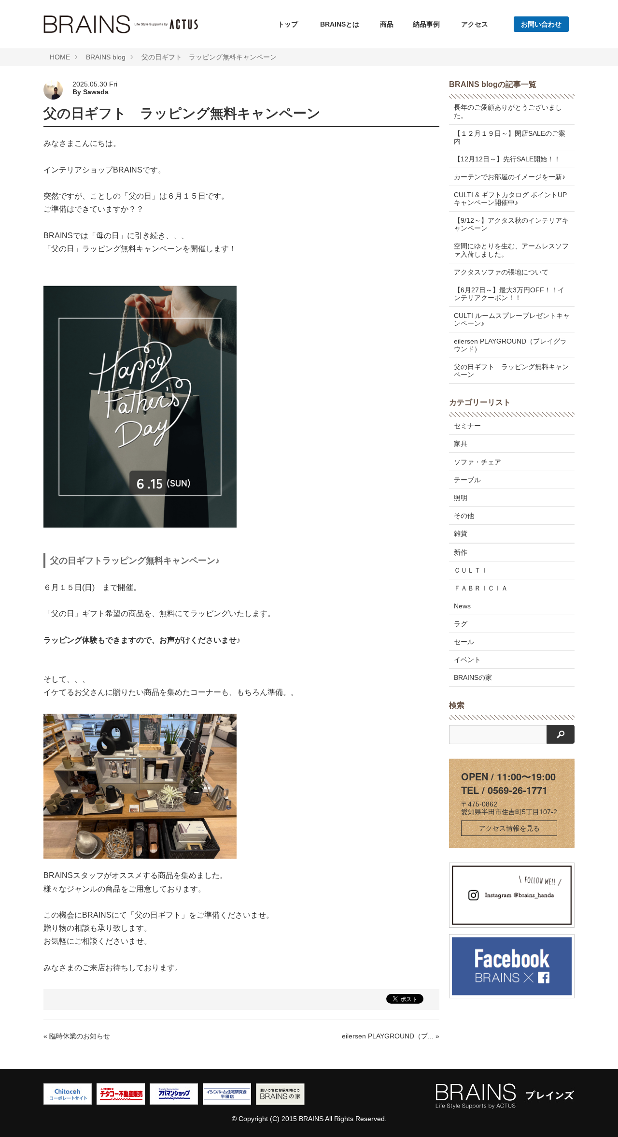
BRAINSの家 (473, 677)
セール (464, 642)
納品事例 (426, 24)
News (462, 606)
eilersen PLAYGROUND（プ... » (390, 1036)
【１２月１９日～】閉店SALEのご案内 (509, 137)
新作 (460, 552)
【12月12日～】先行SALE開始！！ (507, 159)
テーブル (467, 480)
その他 (464, 515)
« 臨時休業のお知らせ (76, 1036)
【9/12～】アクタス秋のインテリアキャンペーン (511, 224)
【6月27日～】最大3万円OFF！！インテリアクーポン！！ (509, 294)
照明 (460, 498)
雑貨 (460, 533)
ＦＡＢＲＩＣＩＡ (481, 588)
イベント (467, 659)
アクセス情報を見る (509, 828)
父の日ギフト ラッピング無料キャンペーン (209, 57)
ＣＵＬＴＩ (471, 570)
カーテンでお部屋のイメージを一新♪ (509, 177)
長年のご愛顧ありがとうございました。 (508, 111)
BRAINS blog (106, 57)
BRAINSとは (339, 24)
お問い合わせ (541, 24)
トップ (288, 24)
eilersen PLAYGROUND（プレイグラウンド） (510, 345)
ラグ (460, 624)
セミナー (467, 426)
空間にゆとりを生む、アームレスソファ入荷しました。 (511, 250)
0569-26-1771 (518, 790)
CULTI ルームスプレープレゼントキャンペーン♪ (512, 319)
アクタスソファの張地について (501, 272)
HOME (60, 57)
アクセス (474, 24)
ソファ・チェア (477, 462)
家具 (460, 443)
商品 (386, 24)
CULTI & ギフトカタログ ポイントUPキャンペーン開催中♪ (510, 198)
